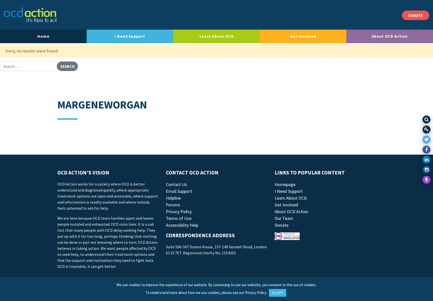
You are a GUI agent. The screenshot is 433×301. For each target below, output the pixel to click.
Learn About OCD (216, 36)
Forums (173, 205)
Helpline (173, 198)
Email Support (179, 191)
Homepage (285, 184)
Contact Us (176, 184)
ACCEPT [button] (277, 293)
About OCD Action (390, 36)
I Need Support (130, 36)
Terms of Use (178, 218)
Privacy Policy (179, 211)
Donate (281, 225)
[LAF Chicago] (30, 15)
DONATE (415, 15)
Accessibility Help (182, 225)
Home (43, 36)
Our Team (284, 218)
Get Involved (303, 36)
